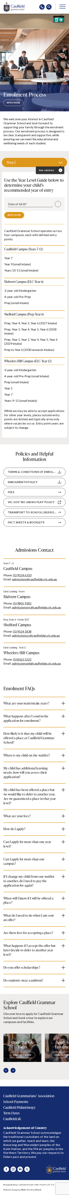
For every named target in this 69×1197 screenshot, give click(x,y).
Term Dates (11, 1113)
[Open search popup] (49, 7)
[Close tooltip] (60, 170)
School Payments (15, 1101)
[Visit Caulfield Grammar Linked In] (20, 1169)
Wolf (23, 1190)
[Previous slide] (5, 1070)
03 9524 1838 (22, 631)
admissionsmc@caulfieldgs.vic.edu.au (36, 607)
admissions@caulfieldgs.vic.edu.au (34, 579)
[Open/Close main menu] (62, 6)
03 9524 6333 (22, 575)
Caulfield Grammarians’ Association (28, 1096)
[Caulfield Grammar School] (13, 7)
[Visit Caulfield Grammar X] (27, 1169)
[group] (22, 1048)
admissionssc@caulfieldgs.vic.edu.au (36, 635)
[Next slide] (13, 1070)
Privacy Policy (10, 1185)
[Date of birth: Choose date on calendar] (58, 204)
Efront (38, 1190)
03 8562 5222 (22, 659)
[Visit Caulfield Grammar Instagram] (13, 1169)
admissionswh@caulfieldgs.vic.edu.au (36, 663)
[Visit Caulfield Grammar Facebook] (6, 1169)
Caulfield (12, 1119)
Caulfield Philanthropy (19, 1107)
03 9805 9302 (22, 603)
